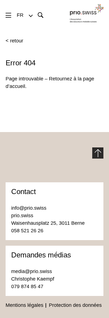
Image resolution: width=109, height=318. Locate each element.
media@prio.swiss (32, 271)
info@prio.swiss (28, 208)
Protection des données (75, 305)
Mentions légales (24, 305)
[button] (24, 15)
